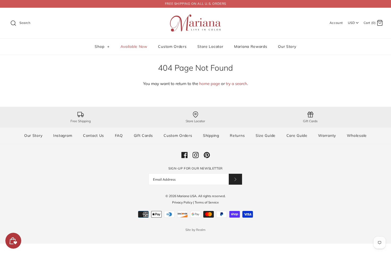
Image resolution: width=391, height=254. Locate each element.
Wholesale (357, 135)
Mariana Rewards (250, 46)
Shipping (211, 135)
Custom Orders (172, 46)
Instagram (62, 135)
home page (209, 83)
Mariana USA (187, 196)
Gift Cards (143, 135)
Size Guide (266, 135)
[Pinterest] (207, 155)
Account (336, 23)
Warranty (327, 135)
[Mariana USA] (195, 16)
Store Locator (210, 46)
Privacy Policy (182, 202)
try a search (236, 83)
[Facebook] (184, 155)
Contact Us (93, 135)
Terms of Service (207, 202)
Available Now (133, 46)
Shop (102, 46)
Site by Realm (195, 230)
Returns (237, 135)
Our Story (287, 46)
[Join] (235, 179)
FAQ (119, 135)
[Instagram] (196, 155)
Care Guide (296, 135)
